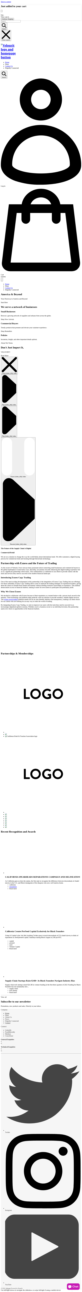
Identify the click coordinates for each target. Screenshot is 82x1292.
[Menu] (2, 279)
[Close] (2, 11)
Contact (7, 1023)
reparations (13, 887)
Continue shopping (7, 19)
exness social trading (11, 599)
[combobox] (11, 21)
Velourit (8, 1288)
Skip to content (6, 2)
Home (7, 1013)
